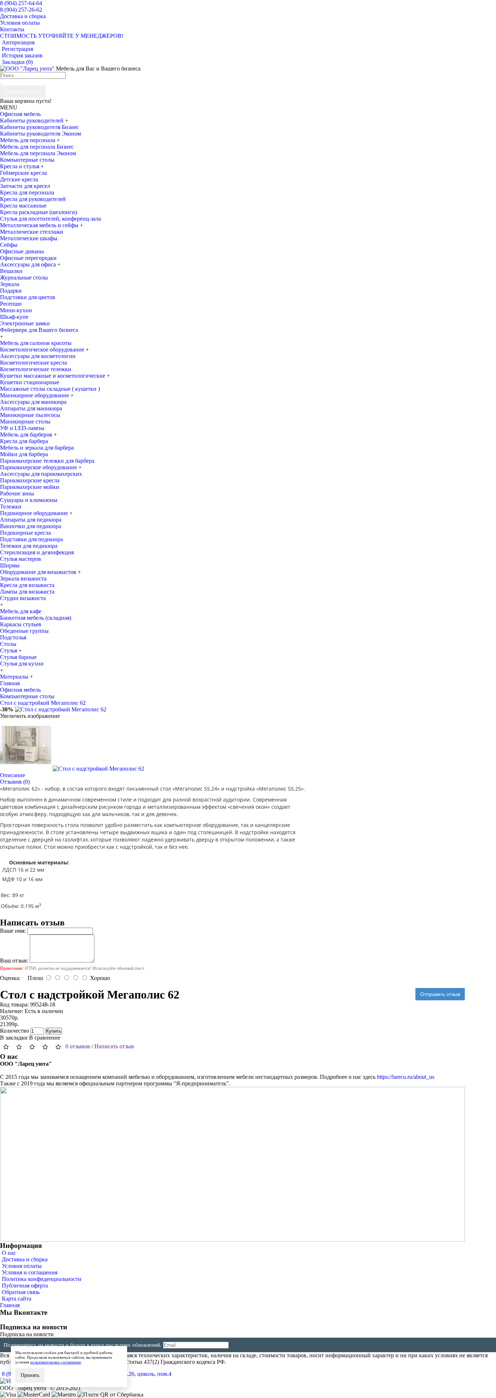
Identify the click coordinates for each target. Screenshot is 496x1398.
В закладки (14, 1038)
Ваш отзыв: (14, 960)
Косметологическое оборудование (43, 349)
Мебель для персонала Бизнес (37, 147)
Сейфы (8, 245)
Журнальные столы (24, 277)
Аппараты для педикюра (30, 520)
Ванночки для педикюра (30, 526)
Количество (14, 1031)
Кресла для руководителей (33, 199)
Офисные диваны (22, 251)
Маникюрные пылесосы (30, 415)
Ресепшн (11, 304)
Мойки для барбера (24, 454)
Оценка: (10, 978)
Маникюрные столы (25, 421)
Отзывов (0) (15, 782)
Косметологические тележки (35, 369)
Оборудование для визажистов (39, 572)
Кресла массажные (23, 205)
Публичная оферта (25, 1285)
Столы (8, 644)
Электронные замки (25, 323)
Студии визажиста (23, 598)
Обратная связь (21, 1292)
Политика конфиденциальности (41, 1279)
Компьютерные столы (27, 160)
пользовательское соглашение (55, 1362)
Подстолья (13, 637)
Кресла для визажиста (27, 585)
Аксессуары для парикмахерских (41, 474)
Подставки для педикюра (31, 539)
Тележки (10, 506)
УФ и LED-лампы (22, 428)
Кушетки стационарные (29, 382)
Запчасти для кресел (25, 186)
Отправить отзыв (440, 994)
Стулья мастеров (20, 559)
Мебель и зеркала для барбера (37, 448)
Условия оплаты (22, 1266)
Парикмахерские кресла (30, 480)
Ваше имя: (13, 931)
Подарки (11, 291)
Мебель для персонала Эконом (38, 153)
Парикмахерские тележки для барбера (47, 461)
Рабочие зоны (17, 493)
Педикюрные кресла (25, 533)
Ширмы (10, 565)
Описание (12, 775)
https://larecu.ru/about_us (405, 1077)
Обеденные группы (24, 631)
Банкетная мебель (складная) (35, 618)
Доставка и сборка (25, 1259)
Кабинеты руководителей (32, 120)
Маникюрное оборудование (35, 395)
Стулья (9, 650)
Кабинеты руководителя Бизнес (39, 127)
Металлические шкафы (28, 238)
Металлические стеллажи (31, 232)
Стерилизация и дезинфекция (37, 552)
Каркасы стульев (20, 624)
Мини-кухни (16, 310)
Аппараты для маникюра (31, 408)
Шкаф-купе (14, 317)
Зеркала (9, 284)
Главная (10, 1305)
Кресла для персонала (27, 192)
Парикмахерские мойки (29, 487)
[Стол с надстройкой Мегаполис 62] (60, 709)
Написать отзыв (114, 1046)
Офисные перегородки (28, 258)
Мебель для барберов (27, 434)
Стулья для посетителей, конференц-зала (50, 219)
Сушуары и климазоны (28, 500)
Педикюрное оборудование (34, 513)
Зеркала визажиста (23, 578)
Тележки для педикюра (28, 546)
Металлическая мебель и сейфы (40, 225)
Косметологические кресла (33, 362)
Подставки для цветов (27, 297)
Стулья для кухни (22, 663)
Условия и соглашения (29, 1272)
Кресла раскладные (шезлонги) (38, 212)
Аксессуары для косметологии (38, 356)
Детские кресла (19, 179)
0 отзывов (77, 1046)
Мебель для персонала (28, 140)
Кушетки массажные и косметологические (53, 376)
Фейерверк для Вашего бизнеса (39, 330)
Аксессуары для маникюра (33, 402)
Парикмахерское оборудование (39, 467)
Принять (30, 1375)
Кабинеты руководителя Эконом (40, 133)
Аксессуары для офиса (28, 264)
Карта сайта (16, 1298)
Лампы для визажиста (27, 591)
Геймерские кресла (23, 173)
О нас (9, 1253)
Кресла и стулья (20, 166)
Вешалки (11, 271)
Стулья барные (18, 657)
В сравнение (44, 1038)
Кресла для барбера (24, 441)
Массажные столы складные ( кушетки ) (50, 389)
